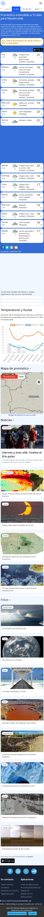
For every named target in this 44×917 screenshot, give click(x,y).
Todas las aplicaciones (29, 884)
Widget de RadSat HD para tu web (22, 415)
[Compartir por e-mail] (16, 247)
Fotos (4, 600)
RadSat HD (25, 890)
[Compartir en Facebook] (3, 247)
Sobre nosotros (7, 884)
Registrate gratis (7, 893)
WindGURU (26, 9)
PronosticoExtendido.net (31, 887)
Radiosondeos (26, 897)
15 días (16, 9)
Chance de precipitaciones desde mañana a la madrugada (23, 41)
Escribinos (5, 887)
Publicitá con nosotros (10, 890)
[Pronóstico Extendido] (3, 3)
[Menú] (41, 3)
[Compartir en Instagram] (12, 247)
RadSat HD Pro (27, 893)
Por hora (6, 9)
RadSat (37, 9)
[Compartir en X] (7, 247)
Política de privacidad (17, 913)
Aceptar (32, 913)
